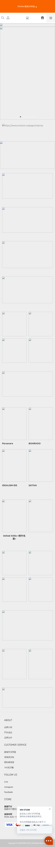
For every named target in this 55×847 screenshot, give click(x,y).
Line (6, 782)
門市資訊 (8, 732)
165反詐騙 (9, 767)
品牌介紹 (8, 727)
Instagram (8, 787)
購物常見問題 (10, 752)
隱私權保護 (9, 762)
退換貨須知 (9, 757)
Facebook (8, 792)
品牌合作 (8, 737)
